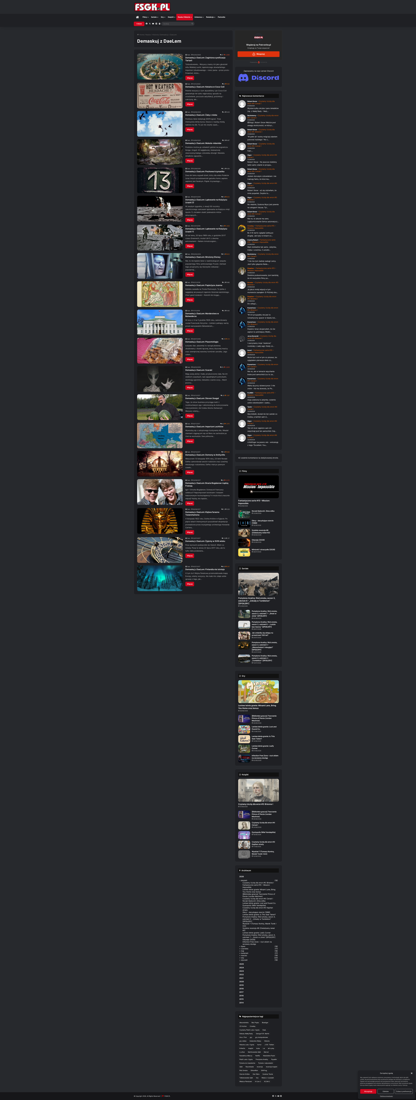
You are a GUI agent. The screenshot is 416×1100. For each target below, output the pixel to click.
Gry (162, 17)
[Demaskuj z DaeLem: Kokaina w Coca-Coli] (160, 95)
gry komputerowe (261, 1037)
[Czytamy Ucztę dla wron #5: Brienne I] (258, 790)
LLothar (242, 1052)
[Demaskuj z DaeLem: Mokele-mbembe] (160, 152)
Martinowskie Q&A (254, 1052)
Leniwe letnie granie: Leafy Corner (257, 933)
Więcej (190, 78)
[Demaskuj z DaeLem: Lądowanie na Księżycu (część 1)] (160, 237)
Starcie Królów (244, 1074)
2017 (241, 992)
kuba (258, 1048)
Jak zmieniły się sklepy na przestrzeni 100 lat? (262, 634)
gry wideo (242, 1041)
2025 (241, 964)
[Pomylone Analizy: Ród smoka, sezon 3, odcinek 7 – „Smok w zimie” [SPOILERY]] (244, 614)
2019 (241, 985)
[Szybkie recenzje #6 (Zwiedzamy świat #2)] (244, 533)
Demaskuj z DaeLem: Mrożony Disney (202, 257)
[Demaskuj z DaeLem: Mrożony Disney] (160, 266)
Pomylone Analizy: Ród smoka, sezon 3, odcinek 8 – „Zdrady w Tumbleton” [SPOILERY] (256, 601)
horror (259, 1045)
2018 (241, 988)
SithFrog (264, 1070)
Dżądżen (250, 268)
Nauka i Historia (184, 17)
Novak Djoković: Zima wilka (263, 511)
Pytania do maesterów (247, 1063)
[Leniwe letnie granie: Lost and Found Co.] (244, 729)
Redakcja (210, 17)
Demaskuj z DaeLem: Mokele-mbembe (203, 143)
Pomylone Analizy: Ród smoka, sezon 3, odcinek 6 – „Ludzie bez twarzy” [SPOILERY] (264, 624)
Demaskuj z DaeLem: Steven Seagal (202, 398)
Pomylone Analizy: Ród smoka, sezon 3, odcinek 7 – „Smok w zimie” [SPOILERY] (264, 613)
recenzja (260, 1067)
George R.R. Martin (262, 1033)
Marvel (266, 1052)
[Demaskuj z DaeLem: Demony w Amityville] (160, 464)
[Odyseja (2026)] (244, 543)
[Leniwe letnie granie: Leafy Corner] (244, 749)
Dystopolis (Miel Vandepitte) (263, 832)
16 (222, 367)
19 (224, 452)
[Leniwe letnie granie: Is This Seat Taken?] (244, 739)
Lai (264, 1048)
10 (224, 197)
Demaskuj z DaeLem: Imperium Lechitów (204, 426)
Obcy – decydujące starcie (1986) (256, 912)
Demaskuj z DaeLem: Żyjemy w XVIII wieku (205, 541)
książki (250, 1048)
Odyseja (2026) (258, 540)
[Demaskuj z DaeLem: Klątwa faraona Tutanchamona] (160, 521)
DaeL (188, 55)
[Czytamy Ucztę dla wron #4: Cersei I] (244, 825)
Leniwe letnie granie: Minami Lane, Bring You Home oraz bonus (259, 890)
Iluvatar (250, 282)
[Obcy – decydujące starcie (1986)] (244, 523)
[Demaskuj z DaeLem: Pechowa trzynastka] (160, 180)
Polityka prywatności (386, 1096)
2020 (241, 981)
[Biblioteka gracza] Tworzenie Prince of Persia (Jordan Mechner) (264, 718)
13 (224, 168)
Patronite (221, 17)
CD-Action (243, 1026)
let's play (271, 1048)
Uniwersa (198, 17)
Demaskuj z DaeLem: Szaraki (198, 370)
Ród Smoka (243, 1070)
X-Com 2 (258, 1081)
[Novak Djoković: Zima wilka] (244, 514)
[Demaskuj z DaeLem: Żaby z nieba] (160, 124)
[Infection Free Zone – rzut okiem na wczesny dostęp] (244, 758)
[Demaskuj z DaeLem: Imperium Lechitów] (160, 435)
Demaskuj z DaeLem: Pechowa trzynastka (204, 171)
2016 (241, 996)
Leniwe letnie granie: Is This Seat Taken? (259, 914)
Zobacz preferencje (404, 1091)
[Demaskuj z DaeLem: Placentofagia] (160, 350)
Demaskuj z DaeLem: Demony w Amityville (205, 455)
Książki (171, 17)
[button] (412, 1073)
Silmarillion (254, 1070)
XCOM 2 (267, 1081)
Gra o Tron (243, 1037)
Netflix (257, 1056)
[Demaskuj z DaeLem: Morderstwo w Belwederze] (160, 322)
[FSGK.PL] (152, 7)
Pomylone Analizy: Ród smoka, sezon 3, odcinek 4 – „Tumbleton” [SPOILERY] (264, 658)
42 (223, 424)
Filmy (145, 17)
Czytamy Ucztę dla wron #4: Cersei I (261, 102)
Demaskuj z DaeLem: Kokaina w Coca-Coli (204, 87)
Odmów (386, 1091)
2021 (241, 978)
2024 (241, 967)
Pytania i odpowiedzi (265, 1063)
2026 (241, 876)
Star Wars (256, 1074)
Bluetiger (265, 1022)
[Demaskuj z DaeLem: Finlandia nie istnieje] (160, 578)
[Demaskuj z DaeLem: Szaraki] (160, 379)
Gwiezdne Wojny (255, 1041)
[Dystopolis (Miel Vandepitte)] (244, 835)
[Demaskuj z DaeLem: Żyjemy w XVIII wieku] (160, 550)
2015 (241, 999)
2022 (241, 974)
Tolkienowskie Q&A (246, 1078)
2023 (241, 971)
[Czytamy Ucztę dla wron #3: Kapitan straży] (244, 845)
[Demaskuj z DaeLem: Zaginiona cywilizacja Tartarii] (160, 66)
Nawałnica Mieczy (245, 1056)
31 (224, 339)
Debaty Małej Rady (246, 1033)
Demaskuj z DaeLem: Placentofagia (201, 342)
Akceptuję (368, 1091)
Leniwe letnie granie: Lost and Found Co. (259, 903)
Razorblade (250, 1067)
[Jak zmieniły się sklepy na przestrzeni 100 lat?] (244, 636)
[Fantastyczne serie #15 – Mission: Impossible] (258, 486)
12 (224, 509)
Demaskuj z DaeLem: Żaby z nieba (201, 115)
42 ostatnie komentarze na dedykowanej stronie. (258, 458)
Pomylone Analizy (262, 1059)
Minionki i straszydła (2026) (263, 549)
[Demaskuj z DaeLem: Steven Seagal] (160, 407)
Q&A (241, 1067)
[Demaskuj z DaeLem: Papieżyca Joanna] (160, 294)
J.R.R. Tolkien (269, 1045)
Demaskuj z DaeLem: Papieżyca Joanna (203, 285)
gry (251, 1037)
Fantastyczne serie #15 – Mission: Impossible (261, 227)
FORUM (139, 24)
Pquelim (274, 1059)
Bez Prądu (255, 1022)
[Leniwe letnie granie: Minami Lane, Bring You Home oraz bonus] (258, 691)
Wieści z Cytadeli (268, 1078)
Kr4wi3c (242, 1048)
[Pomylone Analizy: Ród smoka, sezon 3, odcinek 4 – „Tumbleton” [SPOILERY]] (244, 659)
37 (222, 55)
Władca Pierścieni (245, 1081)
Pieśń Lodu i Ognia (246, 1059)
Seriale (154, 17)
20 (223, 395)
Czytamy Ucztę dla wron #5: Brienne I (261, 130)
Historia (267, 1041)
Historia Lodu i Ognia (246, 1045)
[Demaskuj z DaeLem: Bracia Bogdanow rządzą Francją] (160, 492)
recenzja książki (271, 1067)
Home (141, 35)
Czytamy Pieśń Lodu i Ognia (249, 1030)
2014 (241, 1003)
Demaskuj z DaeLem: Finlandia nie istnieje (205, 569)
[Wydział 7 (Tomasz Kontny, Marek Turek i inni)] (244, 854)
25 (223, 226)
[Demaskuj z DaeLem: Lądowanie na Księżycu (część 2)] (160, 208)
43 (224, 566)
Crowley (250, 226)
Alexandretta (244, 1022)
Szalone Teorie (267, 1074)
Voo (257, 1078)
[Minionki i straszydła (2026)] (244, 552)
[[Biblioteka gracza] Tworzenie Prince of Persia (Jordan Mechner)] (244, 719)
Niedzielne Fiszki (269, 1056)
